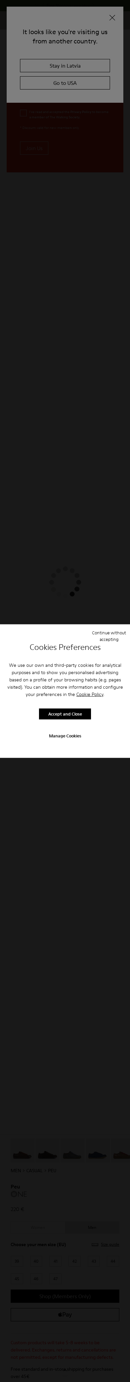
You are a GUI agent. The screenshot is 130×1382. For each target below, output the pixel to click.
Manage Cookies (65, 735)
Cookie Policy (89, 694)
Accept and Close (65, 714)
